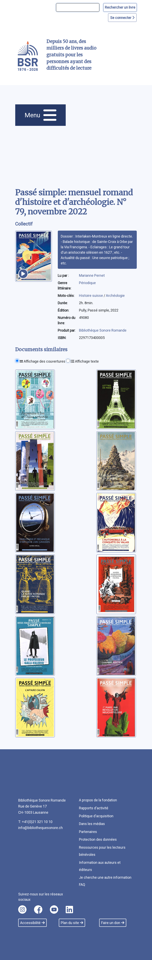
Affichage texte (86, 361)
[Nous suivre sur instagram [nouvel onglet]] (22, 909)
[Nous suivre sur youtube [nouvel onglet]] (54, 909)
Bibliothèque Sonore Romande (102, 330)
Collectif (24, 224)
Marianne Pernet (92, 275)
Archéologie (115, 295)
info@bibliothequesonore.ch (40, 828)
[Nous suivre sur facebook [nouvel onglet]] (38, 909)
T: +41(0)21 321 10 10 (35, 822)
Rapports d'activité (93, 808)
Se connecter (121, 18)
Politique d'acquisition (96, 816)
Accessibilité (30, 923)
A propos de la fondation (98, 800)
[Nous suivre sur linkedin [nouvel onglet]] (69, 909)
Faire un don (110, 923)
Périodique (87, 283)
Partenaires (88, 832)
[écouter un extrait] (23, 274)
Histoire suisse (91, 295)
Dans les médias (92, 824)
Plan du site (70, 923)
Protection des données (98, 839)
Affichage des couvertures (44, 361)
